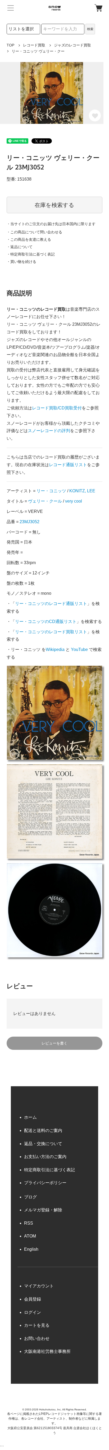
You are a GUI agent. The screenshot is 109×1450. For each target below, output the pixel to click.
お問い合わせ (36, 1338)
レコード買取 (34, 45)
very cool (73, 501)
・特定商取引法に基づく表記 (31, 254)
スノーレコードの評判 (49, 430)
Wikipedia (55, 649)
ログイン (32, 1312)
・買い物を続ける (21, 261)
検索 (90, 29)
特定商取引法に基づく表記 (49, 1170)
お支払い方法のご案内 (45, 1156)
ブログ (30, 1197)
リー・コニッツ (51, 491)
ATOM (30, 1236)
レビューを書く (54, 1043)
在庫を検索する (54, 205)
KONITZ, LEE (82, 491)
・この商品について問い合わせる (34, 232)
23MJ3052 (29, 521)
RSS (28, 1223)
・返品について (20, 247)
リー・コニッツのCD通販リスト (45, 621)
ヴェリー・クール (45, 501)
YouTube (79, 649)
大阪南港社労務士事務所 (47, 1351)
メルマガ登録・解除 (43, 1210)
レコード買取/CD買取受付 (57, 408)
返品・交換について (43, 1143)
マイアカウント (39, 1286)
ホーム (30, 1117)
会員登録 (32, 1299)
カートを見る (36, 1325)
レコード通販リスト (68, 464)
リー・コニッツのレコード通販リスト (51, 603)
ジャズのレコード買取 (72, 45)
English (31, 1249)
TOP (10, 45)
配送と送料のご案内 (43, 1130)
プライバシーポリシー (45, 1182)
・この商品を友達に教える (29, 239)
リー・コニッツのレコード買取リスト (51, 632)
